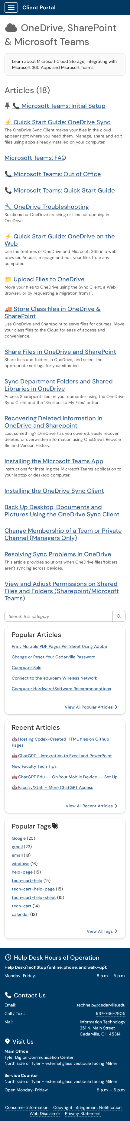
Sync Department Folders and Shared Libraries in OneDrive (59, 385)
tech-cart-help (27, 880)
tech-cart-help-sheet (34, 897)
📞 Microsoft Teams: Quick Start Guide (60, 190)
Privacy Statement (83, 1113)
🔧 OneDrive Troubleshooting (47, 207)
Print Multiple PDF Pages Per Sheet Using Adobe (59, 646)
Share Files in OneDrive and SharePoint (60, 352)
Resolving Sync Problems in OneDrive (58, 554)
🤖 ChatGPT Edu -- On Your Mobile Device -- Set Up (65, 777)
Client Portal (39, 7)
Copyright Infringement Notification (87, 1107)
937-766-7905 (110, 1013)
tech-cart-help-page (33, 889)
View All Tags (100, 931)
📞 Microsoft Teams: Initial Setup (59, 106)
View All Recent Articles (90, 806)
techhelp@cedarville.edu (101, 1005)
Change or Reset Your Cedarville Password (54, 657)
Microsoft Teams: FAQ (35, 158)
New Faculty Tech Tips (34, 766)
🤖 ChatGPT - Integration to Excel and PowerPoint (62, 755)
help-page (22, 872)
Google (19, 838)
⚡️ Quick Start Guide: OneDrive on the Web (60, 239)
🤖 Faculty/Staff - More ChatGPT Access (52, 787)
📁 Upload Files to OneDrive (45, 279)
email (17, 855)
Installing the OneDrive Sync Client (54, 491)
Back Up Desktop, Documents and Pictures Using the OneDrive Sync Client (62, 510)
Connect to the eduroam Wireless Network (54, 678)
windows (20, 863)
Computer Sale (26, 667)
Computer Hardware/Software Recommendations (61, 688)
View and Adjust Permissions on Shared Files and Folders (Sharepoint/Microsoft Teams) (62, 591)
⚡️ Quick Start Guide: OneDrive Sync (58, 122)
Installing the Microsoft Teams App (54, 461)
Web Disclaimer (45, 1113)
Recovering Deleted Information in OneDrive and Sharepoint (53, 421)
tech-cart (21, 906)
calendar (20, 914)
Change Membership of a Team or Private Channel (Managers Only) (63, 534)
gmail (17, 846)
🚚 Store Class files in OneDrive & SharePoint (53, 312)
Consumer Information (26, 1107)
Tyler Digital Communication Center (39, 1057)
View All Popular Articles (89, 707)
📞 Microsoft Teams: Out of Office (53, 174)
